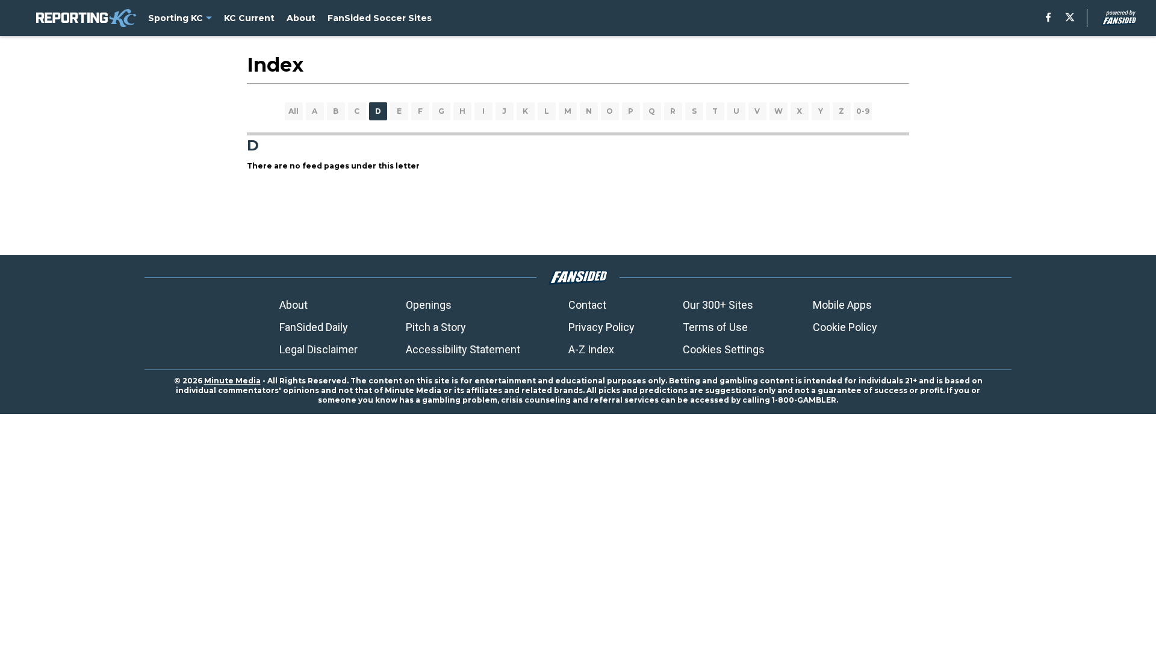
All (293, 111)
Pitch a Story (436, 327)
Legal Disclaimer (318, 349)
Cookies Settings (724, 349)
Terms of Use (715, 327)
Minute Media (232, 380)
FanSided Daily (313, 327)
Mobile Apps (842, 305)
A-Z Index (591, 349)
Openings (429, 305)
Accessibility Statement (463, 349)
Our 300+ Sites (718, 305)
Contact (587, 305)
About (293, 305)
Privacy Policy (601, 327)
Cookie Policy (845, 327)
